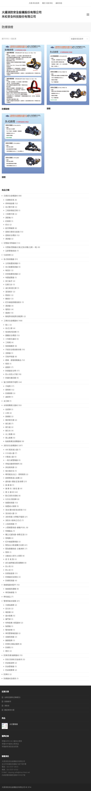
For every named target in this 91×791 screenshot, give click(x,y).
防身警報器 (9, 666)
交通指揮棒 (9, 605)
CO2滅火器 (9, 453)
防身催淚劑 (9, 663)
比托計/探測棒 (11, 499)
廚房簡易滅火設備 (12, 478)
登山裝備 (8, 438)
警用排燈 (8, 630)
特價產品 (8, 531)
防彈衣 (6, 674)
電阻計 (8, 309)
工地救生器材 (10, 339)
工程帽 (8, 342)
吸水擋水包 (9, 471)
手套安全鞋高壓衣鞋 (13, 349)
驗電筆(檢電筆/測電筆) (14, 316)
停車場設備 (9, 203)
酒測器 (8, 239)
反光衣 (8, 608)
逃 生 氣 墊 (9, 559)
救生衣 (8, 430)
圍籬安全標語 (10, 335)
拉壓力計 (8, 284)
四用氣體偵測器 (11, 274)
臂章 (7, 364)
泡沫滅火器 (9, 513)
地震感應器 (9, 277)
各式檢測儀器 (9, 259)
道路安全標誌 (10, 235)
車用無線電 (9, 592)
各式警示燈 (9, 207)
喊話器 (8, 612)
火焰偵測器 (9, 524)
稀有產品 (7, 597)
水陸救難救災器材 (11, 405)
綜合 (7, 224)
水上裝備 (8, 434)
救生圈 (8, 423)
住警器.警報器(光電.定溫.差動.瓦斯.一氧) (21, 247)
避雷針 (8, 367)
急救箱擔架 (9, 346)
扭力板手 (8, 281)
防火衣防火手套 (11, 374)
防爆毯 (8, 647)
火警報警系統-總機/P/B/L (15, 527)
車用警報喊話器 (11, 633)
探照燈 (8, 390)
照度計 (8, 295)
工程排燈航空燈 (11, 210)
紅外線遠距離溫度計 (13, 302)
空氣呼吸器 (9, 356)
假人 (7, 325)
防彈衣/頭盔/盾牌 (12, 644)
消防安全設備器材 (11, 445)
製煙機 (8, 626)
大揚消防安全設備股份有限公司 (22, 12)
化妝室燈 (7, 255)
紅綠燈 (8, 221)
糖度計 (8, 299)
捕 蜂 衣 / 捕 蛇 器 (12, 488)
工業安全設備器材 (11, 321)
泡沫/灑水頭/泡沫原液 (14, 510)
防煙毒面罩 (9, 573)
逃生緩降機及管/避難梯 (14, 563)
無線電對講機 (10, 589)
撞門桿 (8, 619)
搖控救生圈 (9, 420)
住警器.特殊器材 (10, 243)
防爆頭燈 (8, 393)
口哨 (7, 413)
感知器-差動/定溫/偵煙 (14, 481)
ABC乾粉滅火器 (11, 450)
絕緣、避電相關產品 (13, 360)
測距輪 (8, 217)
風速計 (8, 313)
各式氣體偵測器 (11, 267)
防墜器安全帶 (10, 371)
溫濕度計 (8, 292)
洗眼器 (8, 353)
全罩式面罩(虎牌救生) (12, 697)
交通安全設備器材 (11, 196)
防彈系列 (7, 701)
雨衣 (7, 651)
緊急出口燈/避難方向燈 (14, 545)
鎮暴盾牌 (8, 640)
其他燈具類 (9, 467)
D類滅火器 (9, 457)
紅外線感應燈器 (11, 542)
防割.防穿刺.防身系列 (13, 659)
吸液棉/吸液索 (11, 332)
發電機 (8, 538)
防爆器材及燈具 (11, 577)
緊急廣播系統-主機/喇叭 (15, 549)
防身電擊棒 (9, 670)
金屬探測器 (9, 637)
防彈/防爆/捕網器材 (11, 655)
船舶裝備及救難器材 (13, 441)
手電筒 (8, 386)
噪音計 (8, 270)
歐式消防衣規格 (11, 496)
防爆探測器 (9, 580)
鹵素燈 (8, 397)
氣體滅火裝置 (10, 506)
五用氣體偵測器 (11, 263)
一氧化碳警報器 (11, 460)
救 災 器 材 (9, 492)
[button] (88, 14)
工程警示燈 (9, 214)
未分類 (6, 401)
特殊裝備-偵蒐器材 (12, 623)
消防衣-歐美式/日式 (13, 520)
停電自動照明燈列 (12, 464)
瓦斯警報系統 (10, 251)
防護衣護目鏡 (10, 378)
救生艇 (8, 427)
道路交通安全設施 (12, 232)
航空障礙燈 (9, 228)
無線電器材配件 (10, 585)
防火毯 (8, 566)
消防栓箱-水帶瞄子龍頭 (14, 517)
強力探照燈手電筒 (11, 382)
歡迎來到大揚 (9, 710)
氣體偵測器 (9, 503)
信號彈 (8, 409)
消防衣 (6, 706)
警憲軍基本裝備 (10, 601)
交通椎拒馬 (9, 200)
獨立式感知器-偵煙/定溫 (15, 534)
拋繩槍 (8, 416)
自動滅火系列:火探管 (13, 556)
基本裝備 (8, 616)
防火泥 (8, 570)
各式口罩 (8, 328)
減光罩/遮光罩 (11, 288)
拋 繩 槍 (8, 485)
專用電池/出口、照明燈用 (15, 474)
